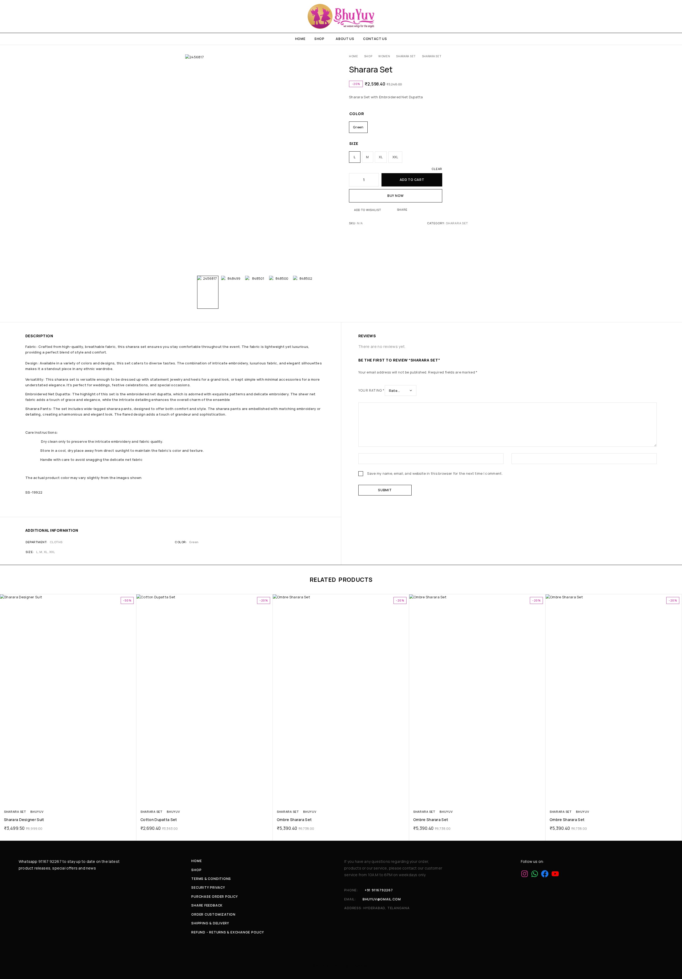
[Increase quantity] (375, 179)
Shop (319, 39)
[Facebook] (545, 874)
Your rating (371, 390)
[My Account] (644, 16)
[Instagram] (524, 874)
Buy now (395, 195)
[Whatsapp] (534, 874)
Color (356, 113)
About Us (345, 39)
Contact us (375, 39)
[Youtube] (555, 874)
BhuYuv (36, 812)
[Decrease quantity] (352, 179)
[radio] (358, 127)
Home (300, 39)
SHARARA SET (406, 56)
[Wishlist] (663, 16)
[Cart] (672, 16)
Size (353, 143)
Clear (437, 169)
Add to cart (412, 179)
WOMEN (384, 56)
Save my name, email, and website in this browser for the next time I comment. (435, 473)
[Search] (653, 16)
